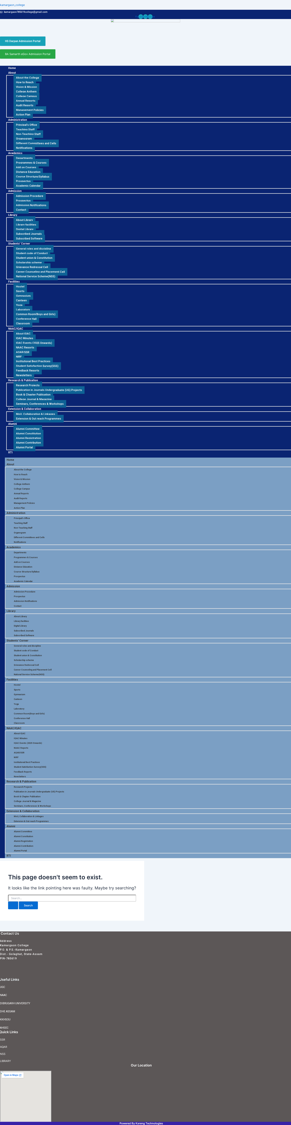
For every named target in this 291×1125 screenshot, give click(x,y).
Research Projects (28, 385)
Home (12, 68)
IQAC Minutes (24, 338)
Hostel (20, 286)
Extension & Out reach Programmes (38, 418)
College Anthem (26, 91)
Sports (20, 291)
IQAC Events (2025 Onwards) (34, 343)
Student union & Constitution (34, 257)
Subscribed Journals (29, 233)
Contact (21, 209)
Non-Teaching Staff (28, 134)
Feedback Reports (27, 370)
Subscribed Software (29, 238)
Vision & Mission (26, 87)
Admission (15, 191)
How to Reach (25, 82)
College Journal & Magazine (34, 399)
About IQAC (23, 333)
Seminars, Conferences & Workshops (40, 403)
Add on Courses (26, 167)
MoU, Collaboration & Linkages (35, 414)
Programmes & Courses (31, 162)
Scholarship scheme (29, 262)
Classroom (23, 323)
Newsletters (24, 375)
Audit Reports (24, 105)
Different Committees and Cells (36, 143)
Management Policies (30, 110)
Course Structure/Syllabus (32, 176)
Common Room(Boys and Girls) (35, 314)
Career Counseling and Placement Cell (40, 271)
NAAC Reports (25, 347)
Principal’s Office (26, 124)
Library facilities (26, 224)
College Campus (26, 96)
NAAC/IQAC (15, 328)
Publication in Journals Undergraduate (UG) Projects (49, 390)
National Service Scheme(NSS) (35, 276)
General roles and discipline (33, 248)
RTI (10, 452)
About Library (24, 220)
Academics (15, 153)
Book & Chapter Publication (33, 394)
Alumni (12, 423)
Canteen (21, 300)
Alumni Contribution (28, 442)
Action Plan (23, 114)
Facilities (14, 281)
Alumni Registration (28, 438)
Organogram (24, 138)
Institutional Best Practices (33, 361)
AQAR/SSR (22, 352)
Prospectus (23, 181)
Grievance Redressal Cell (32, 267)
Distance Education (28, 172)
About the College (27, 77)
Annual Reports (25, 100)
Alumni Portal (24, 447)
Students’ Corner (19, 243)
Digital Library (24, 229)
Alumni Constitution (28, 433)
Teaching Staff (25, 129)
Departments (24, 158)
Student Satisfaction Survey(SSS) (37, 366)
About (12, 72)
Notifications (24, 147)
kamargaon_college (12, 5)
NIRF (19, 356)
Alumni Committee (28, 428)
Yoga (19, 305)
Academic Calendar (28, 185)
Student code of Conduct (32, 253)
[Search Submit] (13, 905)
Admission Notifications (31, 205)
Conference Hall (26, 319)
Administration (17, 119)
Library (12, 215)
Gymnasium (23, 295)
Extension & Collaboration (24, 408)
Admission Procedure (29, 196)
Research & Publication (23, 380)
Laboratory (23, 309)
